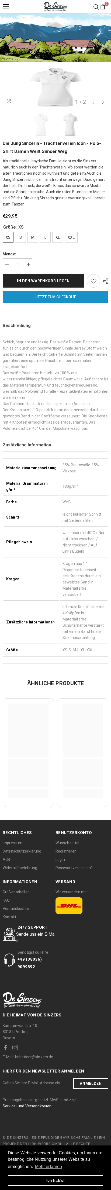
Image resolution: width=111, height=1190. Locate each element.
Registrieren (66, 851)
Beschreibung (17, 325)
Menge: (9, 254)
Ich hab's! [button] (55, 1180)
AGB (6, 859)
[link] (28, 776)
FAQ (6, 900)
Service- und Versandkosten (27, 1106)
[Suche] (96, 7)
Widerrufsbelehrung (20, 868)
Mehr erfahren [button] (48, 1166)
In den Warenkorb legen (43, 281)
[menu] (6, 6)
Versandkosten (16, 908)
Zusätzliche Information (27, 444)
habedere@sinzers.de (28, 1057)
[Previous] (93, 102)
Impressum (12, 843)
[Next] (103, 102)
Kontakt (9, 917)
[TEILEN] (104, 281)
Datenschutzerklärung (22, 851)
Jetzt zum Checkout (55, 297)
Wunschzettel (67, 843)
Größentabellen (16, 892)
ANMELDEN (91, 1083)
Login (60, 859)
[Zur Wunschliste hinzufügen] (93, 281)
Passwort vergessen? (74, 868)
